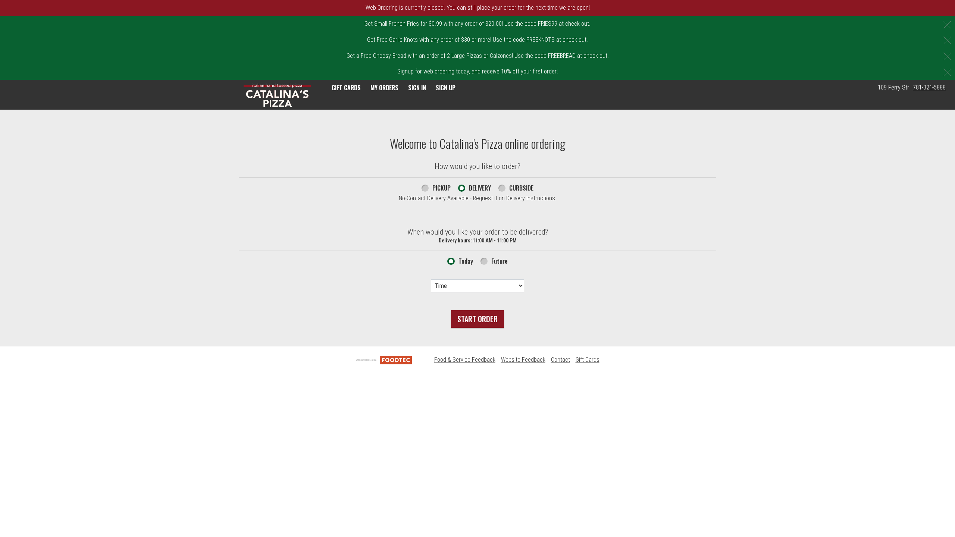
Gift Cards (587, 359)
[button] (277, 95)
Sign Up (445, 87)
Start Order (477, 318)
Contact (560, 359)
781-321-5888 (929, 87)
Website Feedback (523, 359)
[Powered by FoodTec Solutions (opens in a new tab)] (384, 359)
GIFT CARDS (346, 87)
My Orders (384, 87)
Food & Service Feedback (464, 359)
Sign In (417, 87)
